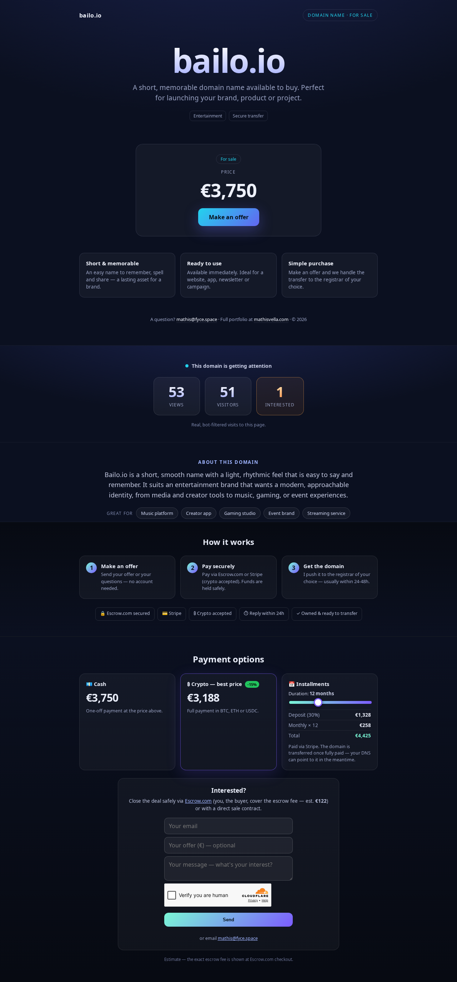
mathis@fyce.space (196, 319)
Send (228, 919)
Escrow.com (198, 801)
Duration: (311, 693)
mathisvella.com (271, 319)
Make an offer (228, 217)
